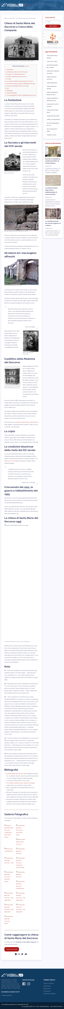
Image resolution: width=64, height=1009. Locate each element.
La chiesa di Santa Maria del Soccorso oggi (16, 86)
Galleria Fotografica (11, 93)
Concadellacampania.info (9, 1004)
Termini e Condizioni (48, 983)
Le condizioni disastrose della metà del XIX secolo (19, 81)
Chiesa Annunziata (52, 82)
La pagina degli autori (6, 995)
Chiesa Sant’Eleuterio (53, 116)
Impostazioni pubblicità (49, 993)
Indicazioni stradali (11, 949)
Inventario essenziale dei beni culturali (16, 773)
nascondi (26, 66)
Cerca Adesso (53, 26)
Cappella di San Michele (53, 119)
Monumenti (12, 18)
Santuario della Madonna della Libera (26, 422)
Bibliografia (9, 90)
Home (5, 18)
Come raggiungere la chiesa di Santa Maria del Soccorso (20, 95)
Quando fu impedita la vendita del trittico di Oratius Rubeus (52, 161)
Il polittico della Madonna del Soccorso (16, 76)
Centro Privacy (47, 986)
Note (7, 88)
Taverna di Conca (51, 135)
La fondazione (9, 69)
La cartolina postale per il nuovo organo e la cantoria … (53, 223)
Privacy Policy (46, 988)
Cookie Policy (46, 991)
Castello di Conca (52, 61)
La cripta (8, 79)
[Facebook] (23, 984)
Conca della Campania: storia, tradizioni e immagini (20, 783)
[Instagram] (28, 984)
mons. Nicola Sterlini (13, 461)
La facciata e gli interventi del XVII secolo (16, 72)
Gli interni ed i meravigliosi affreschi (15, 74)
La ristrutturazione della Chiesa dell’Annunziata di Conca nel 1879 (51, 191)
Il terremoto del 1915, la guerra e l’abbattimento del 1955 (20, 83)
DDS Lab (32, 1006)
